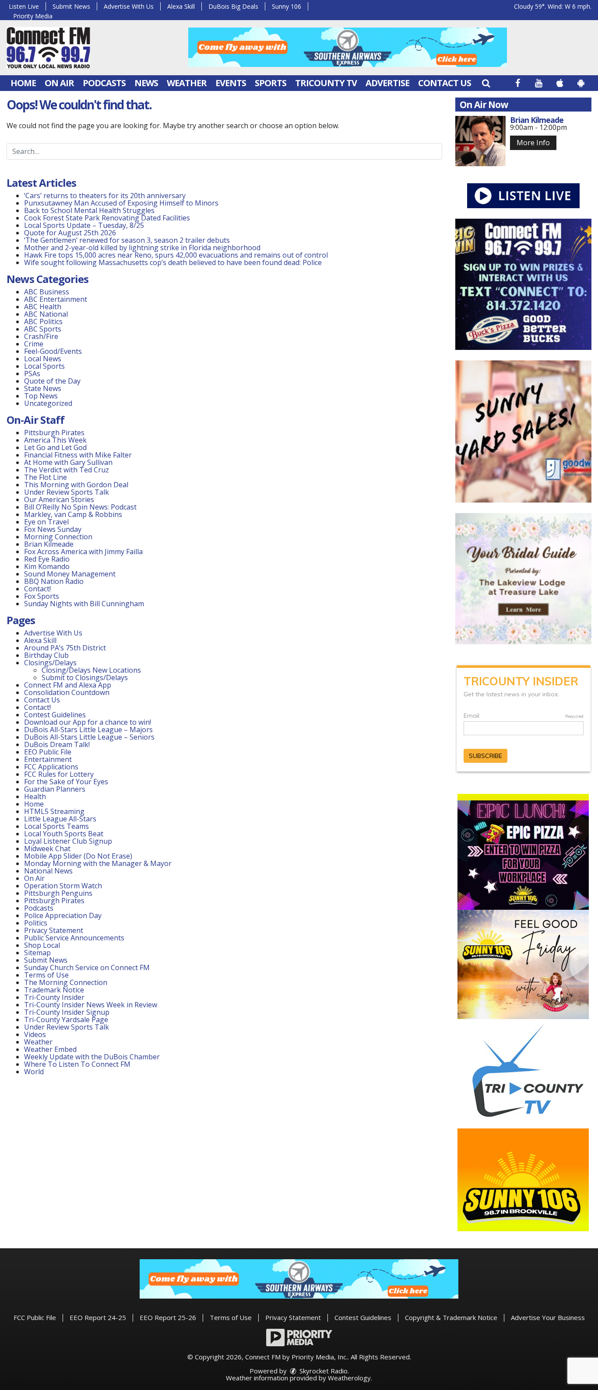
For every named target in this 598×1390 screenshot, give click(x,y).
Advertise (387, 83)
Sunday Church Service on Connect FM (87, 967)
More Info (533, 142)
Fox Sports (41, 596)
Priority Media (33, 16)
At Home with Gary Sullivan (68, 462)
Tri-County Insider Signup (66, 1012)
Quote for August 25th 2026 (70, 232)
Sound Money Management (70, 574)
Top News (41, 396)
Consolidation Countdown (66, 692)
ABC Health (42, 306)
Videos (35, 1034)
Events (230, 83)
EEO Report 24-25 (98, 1317)
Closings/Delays (50, 662)
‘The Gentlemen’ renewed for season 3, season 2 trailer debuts (127, 240)
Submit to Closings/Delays (85, 677)
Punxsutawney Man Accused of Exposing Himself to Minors (121, 203)
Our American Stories (59, 499)
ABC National (46, 314)
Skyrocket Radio (323, 1370)
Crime (33, 344)
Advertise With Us (129, 6)
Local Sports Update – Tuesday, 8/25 (84, 225)
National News (48, 871)
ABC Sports (42, 329)
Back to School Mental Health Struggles (89, 210)
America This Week (55, 440)
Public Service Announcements (74, 938)
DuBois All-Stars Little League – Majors (88, 729)
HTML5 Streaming (54, 811)
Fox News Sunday (52, 529)
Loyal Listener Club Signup (68, 841)
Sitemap (37, 952)
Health (35, 796)
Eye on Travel (46, 522)
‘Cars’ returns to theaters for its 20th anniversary (105, 195)
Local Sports (44, 366)
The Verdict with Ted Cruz (66, 470)
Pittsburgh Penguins (58, 893)
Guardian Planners (54, 789)
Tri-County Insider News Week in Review (90, 1004)
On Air (59, 83)
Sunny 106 (286, 6)
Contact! (37, 589)
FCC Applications (51, 767)
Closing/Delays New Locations (91, 670)
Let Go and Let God (55, 447)
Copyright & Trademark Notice (451, 1317)
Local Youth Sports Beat (63, 833)
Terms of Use (46, 975)
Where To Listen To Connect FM (77, 1064)
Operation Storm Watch (63, 886)
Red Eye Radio (47, 559)
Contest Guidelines (55, 714)
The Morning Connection (65, 982)
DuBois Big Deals (233, 6)
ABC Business (46, 292)
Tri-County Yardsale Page (66, 1019)
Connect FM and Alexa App (67, 685)
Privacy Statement (53, 930)
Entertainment (48, 759)
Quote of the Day (52, 381)
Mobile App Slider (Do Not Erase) (78, 856)
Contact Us (444, 83)
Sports (270, 83)
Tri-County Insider (54, 997)
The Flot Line (45, 477)
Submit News (71, 6)
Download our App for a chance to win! (87, 722)
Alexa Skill (181, 6)
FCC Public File (35, 1317)
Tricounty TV (326, 83)
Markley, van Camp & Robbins (73, 514)
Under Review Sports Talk (66, 492)
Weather (187, 83)
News (146, 83)
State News (42, 388)
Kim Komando (47, 566)
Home (23, 83)
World (34, 1071)
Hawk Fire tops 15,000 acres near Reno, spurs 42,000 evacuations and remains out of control (176, 255)
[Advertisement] (347, 47)
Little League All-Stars (60, 819)
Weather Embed (50, 1049)
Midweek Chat (47, 848)
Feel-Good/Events (53, 351)
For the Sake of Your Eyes (66, 781)
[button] (486, 83)
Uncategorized (48, 403)
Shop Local (42, 945)
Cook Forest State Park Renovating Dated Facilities (107, 218)
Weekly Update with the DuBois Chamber (92, 1057)
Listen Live (24, 6)
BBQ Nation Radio (54, 581)
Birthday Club (46, 655)
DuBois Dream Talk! (57, 744)
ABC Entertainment (55, 299)
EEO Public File (47, 752)
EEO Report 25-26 (168, 1317)
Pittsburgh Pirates (54, 432)
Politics (35, 923)
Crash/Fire (41, 336)
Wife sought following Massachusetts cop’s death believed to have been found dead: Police (173, 262)
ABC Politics (43, 321)
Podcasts (104, 83)
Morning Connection (58, 536)
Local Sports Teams (56, 826)
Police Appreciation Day (63, 915)
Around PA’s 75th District (65, 648)
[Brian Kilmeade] (480, 141)
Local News (42, 358)
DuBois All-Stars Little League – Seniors (89, 737)
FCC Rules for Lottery (59, 774)
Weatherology (349, 1377)
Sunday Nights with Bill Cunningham (84, 603)
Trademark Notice (54, 990)
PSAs (32, 373)
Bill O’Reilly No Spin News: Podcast (80, 507)
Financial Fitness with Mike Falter (78, 455)
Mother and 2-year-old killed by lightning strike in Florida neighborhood (142, 247)
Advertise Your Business (548, 1317)
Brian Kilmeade (49, 544)
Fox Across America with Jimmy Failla (83, 551)
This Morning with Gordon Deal (76, 484)
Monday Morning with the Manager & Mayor (98, 863)
